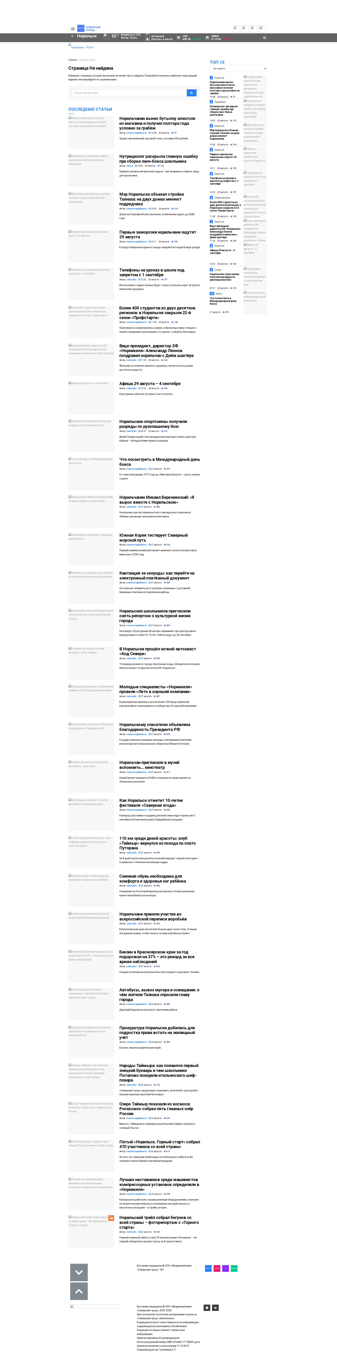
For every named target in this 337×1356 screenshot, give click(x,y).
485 (158, 507)
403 (168, 625)
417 (168, 772)
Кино (219, 294)
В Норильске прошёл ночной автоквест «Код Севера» (157, 651)
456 (158, 852)
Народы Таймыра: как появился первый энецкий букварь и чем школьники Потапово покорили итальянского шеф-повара (158, 1073)
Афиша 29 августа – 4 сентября (149, 383)
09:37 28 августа (149, 431)
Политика (48, 55)
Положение (21, 55)
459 (168, 1042)
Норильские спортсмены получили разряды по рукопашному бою (153, 424)
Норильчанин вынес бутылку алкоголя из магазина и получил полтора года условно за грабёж (157, 123)
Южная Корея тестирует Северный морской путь (153, 538)
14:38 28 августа (159, 133)
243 (165, 360)
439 (168, 734)
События (19, 52)
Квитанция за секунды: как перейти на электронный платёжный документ (156, 576)
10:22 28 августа (149, 388)
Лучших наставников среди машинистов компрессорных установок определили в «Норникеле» (159, 1184)
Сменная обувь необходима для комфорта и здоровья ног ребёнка (152, 879)
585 (168, 1004)
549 (168, 1194)
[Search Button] (60, 108)
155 (175, 241)
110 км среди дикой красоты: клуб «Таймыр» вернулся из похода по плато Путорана (157, 843)
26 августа (156, 1004)
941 (168, 1118)
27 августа (156, 469)
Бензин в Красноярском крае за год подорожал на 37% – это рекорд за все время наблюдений (156, 957)
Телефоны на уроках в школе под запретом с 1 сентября (151, 272)
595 (158, 658)
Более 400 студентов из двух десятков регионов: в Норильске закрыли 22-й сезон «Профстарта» (157, 313)
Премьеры (20, 45)
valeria (129, 166)
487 (158, 696)
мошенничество (25, 91)
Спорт (218, 270)
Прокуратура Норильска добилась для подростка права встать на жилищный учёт (157, 1032)
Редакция (49, 45)
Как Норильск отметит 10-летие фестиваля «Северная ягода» (151, 803)
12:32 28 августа (149, 279)
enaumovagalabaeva (136, 133)
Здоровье (220, 102)
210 (165, 431)
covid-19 (27, 73)
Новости (219, 78)
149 (175, 322)
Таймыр (51, 73)
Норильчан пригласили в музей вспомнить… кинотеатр (149, 765)
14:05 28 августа (146, 166)
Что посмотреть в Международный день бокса (159, 462)
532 (158, 966)
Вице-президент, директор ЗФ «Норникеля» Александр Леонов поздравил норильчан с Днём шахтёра (156, 350)
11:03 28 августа (149, 360)
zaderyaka (131, 279)
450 (158, 885)
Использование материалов (52, 61)
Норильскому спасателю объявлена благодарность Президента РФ (154, 727)
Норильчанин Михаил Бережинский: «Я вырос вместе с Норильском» (156, 500)
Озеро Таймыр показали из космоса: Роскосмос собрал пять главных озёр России (156, 1109)
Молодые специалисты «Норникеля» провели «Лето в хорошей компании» (155, 689)
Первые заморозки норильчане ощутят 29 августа (157, 235)
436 (158, 923)
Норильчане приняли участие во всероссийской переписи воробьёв (153, 916)
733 (158, 1085)
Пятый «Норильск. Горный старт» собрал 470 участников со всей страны (159, 1144)
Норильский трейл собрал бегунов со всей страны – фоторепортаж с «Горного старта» (159, 1222)
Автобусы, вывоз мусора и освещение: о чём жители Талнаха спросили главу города (159, 994)
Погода (47, 66)
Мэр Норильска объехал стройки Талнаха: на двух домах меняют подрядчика (151, 199)
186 (165, 388)
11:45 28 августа (159, 322)
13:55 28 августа (159, 208)
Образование (52, 85)
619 (168, 1151)
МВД (29, 85)
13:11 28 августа (159, 241)
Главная (72, 60)
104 (175, 208)
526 (168, 544)
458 (168, 582)
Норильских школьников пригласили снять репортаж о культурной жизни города (155, 616)
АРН (37, 79)
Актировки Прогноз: (162, 38)
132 (162, 166)
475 (168, 469)
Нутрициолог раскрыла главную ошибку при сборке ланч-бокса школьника (158, 159)
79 (174, 133)
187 (165, 279)
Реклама (48, 48)
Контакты (48, 52)
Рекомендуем (22, 48)
